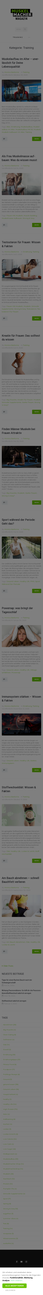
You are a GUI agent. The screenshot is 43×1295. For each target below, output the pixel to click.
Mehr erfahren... (16, 1280)
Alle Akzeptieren (14, 1286)
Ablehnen (10, 1290)
